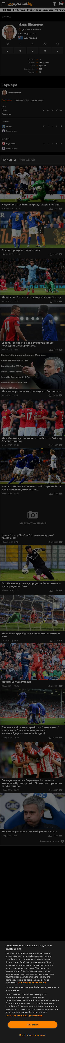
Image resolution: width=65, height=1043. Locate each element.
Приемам (32, 1024)
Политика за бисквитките (32, 982)
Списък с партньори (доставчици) (24, 1015)
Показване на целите (32, 1035)
